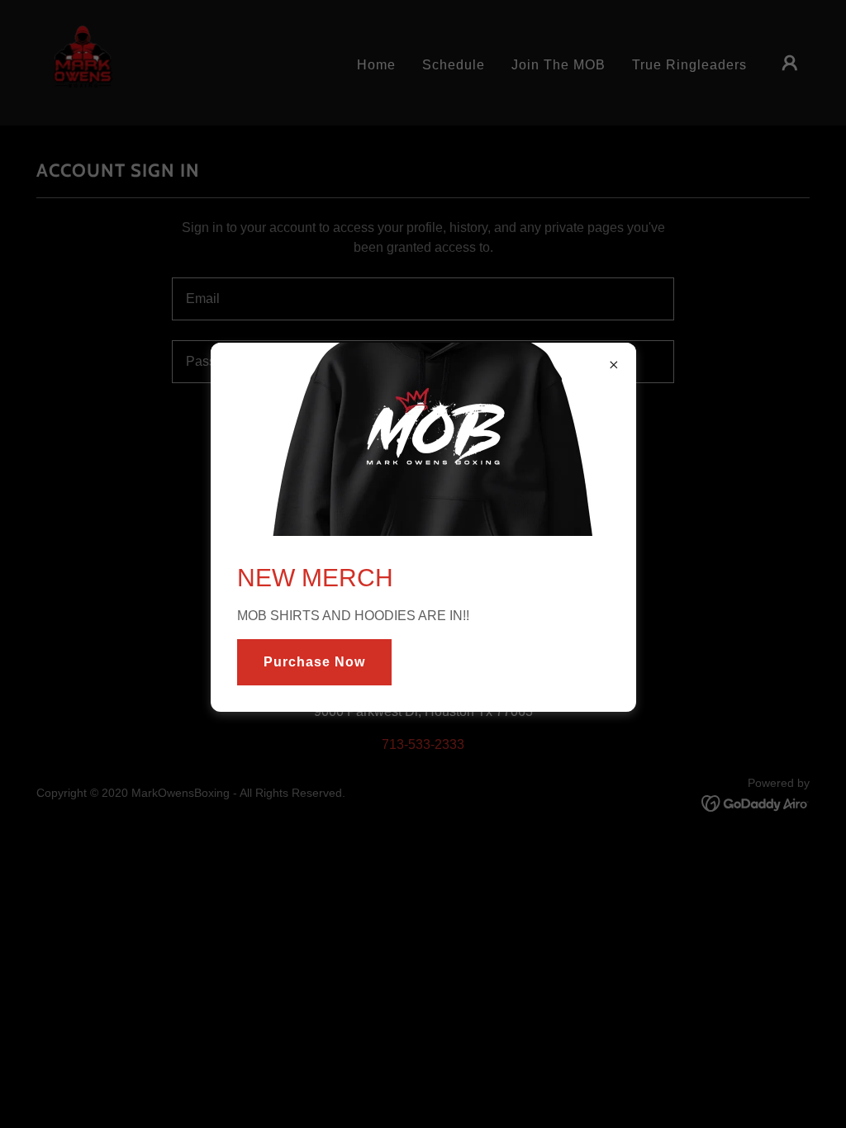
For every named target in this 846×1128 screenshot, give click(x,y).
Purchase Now (314, 662)
